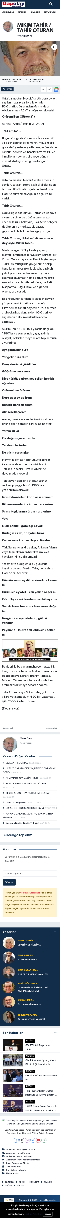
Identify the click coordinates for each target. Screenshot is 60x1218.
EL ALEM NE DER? (27, 959)
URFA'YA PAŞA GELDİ (18, 802)
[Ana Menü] (55, 4)
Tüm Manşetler (13, 1166)
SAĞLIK (8, 1185)
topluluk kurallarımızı (30, 893)
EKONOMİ (50, 12)
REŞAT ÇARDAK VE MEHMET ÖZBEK (26, 783)
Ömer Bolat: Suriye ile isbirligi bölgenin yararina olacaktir (41, 1108)
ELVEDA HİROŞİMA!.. (17, 763)
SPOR (22, 1182)
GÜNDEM (8, 12)
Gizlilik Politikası (33, 1214)
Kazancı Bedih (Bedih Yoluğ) (22, 823)
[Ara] (50, 4)
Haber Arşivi (12, 1173)
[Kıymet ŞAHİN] (9, 942)
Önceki (9, 729)
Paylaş (9, 89)
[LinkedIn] (32, 1140)
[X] (21, 1140)
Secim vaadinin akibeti (30, 1004)
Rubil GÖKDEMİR (27, 984)
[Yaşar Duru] (8, 26)
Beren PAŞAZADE (27, 1015)
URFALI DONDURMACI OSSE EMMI (25, 808)
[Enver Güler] (9, 957)
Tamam (48, 1214)
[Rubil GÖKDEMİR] (9, 987)
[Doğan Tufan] (9, 1002)
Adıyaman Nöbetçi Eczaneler (20, 1149)
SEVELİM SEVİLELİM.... (30, 945)
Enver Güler (25, 955)
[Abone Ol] (56, 89)
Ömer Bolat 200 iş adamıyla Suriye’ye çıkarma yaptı (40, 1093)
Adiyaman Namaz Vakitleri (19, 1156)
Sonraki (50, 729)
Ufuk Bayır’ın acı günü (38, 1047)
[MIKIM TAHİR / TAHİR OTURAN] (30, 58)
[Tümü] (55, 932)
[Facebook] (16, 1140)
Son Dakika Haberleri (16, 1170)
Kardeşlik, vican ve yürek (31, 1019)
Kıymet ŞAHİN (25, 941)
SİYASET (35, 12)
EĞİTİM (20, 1185)
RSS (10, 1200)
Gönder (9, 882)
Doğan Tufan (26, 1000)
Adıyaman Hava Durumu (18, 1153)
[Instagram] (27, 1140)
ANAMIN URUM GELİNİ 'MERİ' (23, 778)
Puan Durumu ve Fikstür (17, 1163)
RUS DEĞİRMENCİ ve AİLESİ (33, 974)
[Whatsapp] (43, 1140)
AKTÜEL (22, 12)
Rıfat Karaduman (28, 970)
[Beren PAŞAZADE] (9, 1017)
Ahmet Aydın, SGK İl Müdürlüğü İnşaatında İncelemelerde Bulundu (40, 1062)
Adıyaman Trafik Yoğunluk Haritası (23, 1160)
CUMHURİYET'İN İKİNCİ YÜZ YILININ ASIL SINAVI (34, 989)
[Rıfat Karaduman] (9, 972)
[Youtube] (38, 1140)
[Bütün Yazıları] (55, 756)
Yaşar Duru (24, 36)
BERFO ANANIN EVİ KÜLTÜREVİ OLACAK (28, 793)
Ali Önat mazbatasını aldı (41, 1077)
